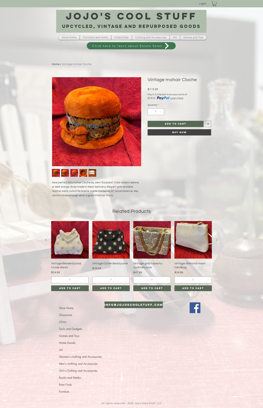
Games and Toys (69, 336)
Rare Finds (65, 385)
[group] (131, 256)
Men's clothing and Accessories (78, 364)
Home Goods (67, 343)
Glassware (65, 315)
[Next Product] (217, 240)
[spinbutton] (156, 112)
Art (61, 350)
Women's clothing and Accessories (80, 357)
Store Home (66, 308)
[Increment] (161, 112)
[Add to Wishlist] (208, 124)
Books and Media (70, 378)
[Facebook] (195, 307)
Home (56, 64)
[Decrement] (150, 112)
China (62, 322)
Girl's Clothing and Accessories (78, 371)
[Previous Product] (46, 240)
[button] (214, 3)
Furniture (64, 392)
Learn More (176, 98)
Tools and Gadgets (70, 329)
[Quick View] (70, 240)
